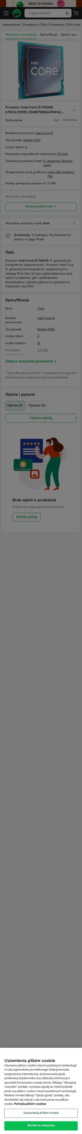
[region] (41, 1091)
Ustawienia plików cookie (41, 1113)
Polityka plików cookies (30, 1104)
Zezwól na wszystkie (40, 1125)
